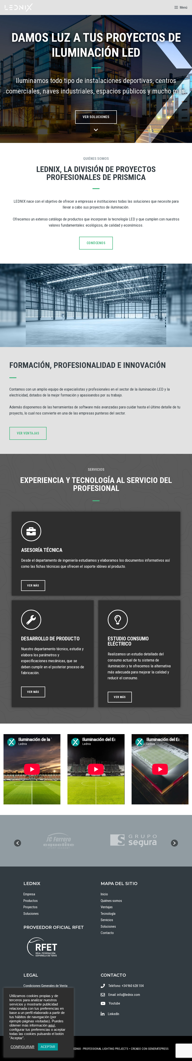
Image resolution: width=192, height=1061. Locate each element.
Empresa (29, 894)
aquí (51, 1025)
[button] (17, 843)
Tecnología (108, 914)
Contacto (107, 933)
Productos (30, 901)
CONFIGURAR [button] (22, 1047)
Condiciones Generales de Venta (45, 986)
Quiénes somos (111, 901)
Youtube (114, 1003)
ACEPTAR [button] (48, 1047)
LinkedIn (113, 1014)
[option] (58, 841)
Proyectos (30, 907)
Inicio (104, 894)
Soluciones (31, 914)
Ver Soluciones (96, 117)
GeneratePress (158, 1048)
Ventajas (107, 907)
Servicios (107, 920)
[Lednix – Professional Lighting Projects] (19, 7)
